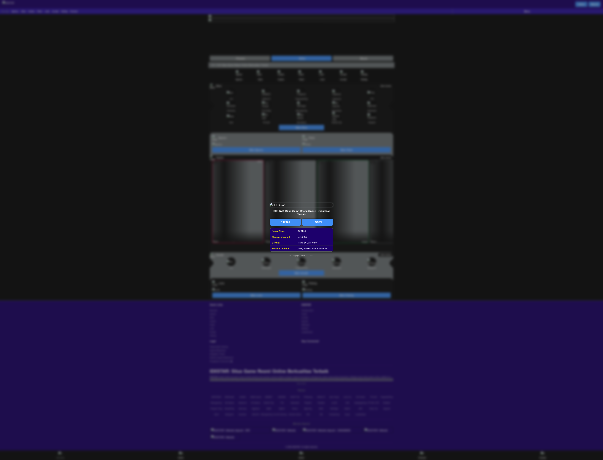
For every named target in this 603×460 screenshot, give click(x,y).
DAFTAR (285, 222)
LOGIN (317, 222)
